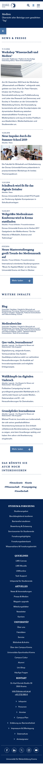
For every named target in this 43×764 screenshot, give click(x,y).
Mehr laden (17, 280)
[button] (3, 31)
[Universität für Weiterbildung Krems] (10, 5)
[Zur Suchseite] (28, 5)
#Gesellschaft (21, 491)
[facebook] (6, 750)
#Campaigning (29, 487)
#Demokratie (16, 482)
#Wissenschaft (12, 487)
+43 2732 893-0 (21, 694)
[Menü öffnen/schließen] (38, 6)
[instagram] (28, 750)
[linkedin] (14, 750)
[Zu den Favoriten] (33, 5)
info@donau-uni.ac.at (21, 691)
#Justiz (28, 482)
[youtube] (36, 750)
